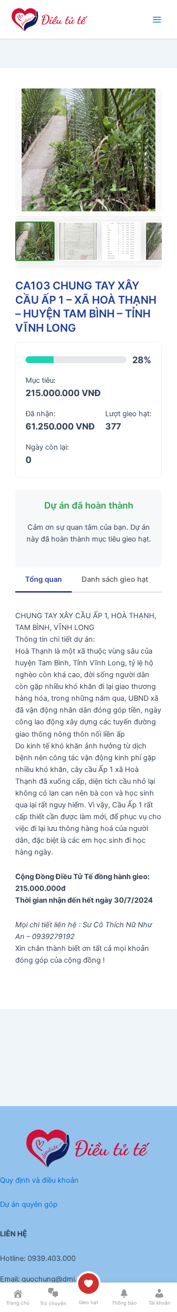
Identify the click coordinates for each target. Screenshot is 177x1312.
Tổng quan (43, 579)
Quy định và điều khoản (39, 1180)
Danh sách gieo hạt (115, 579)
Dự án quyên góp (29, 1204)
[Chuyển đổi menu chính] (157, 19)
